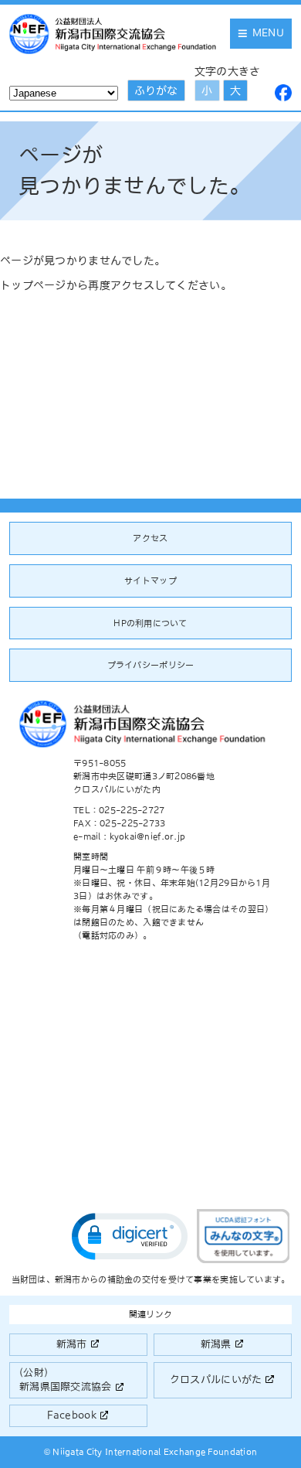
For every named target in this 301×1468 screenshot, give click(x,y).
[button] (130, 1236)
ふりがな (156, 90)
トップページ (33, 285)
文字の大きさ (227, 71)
